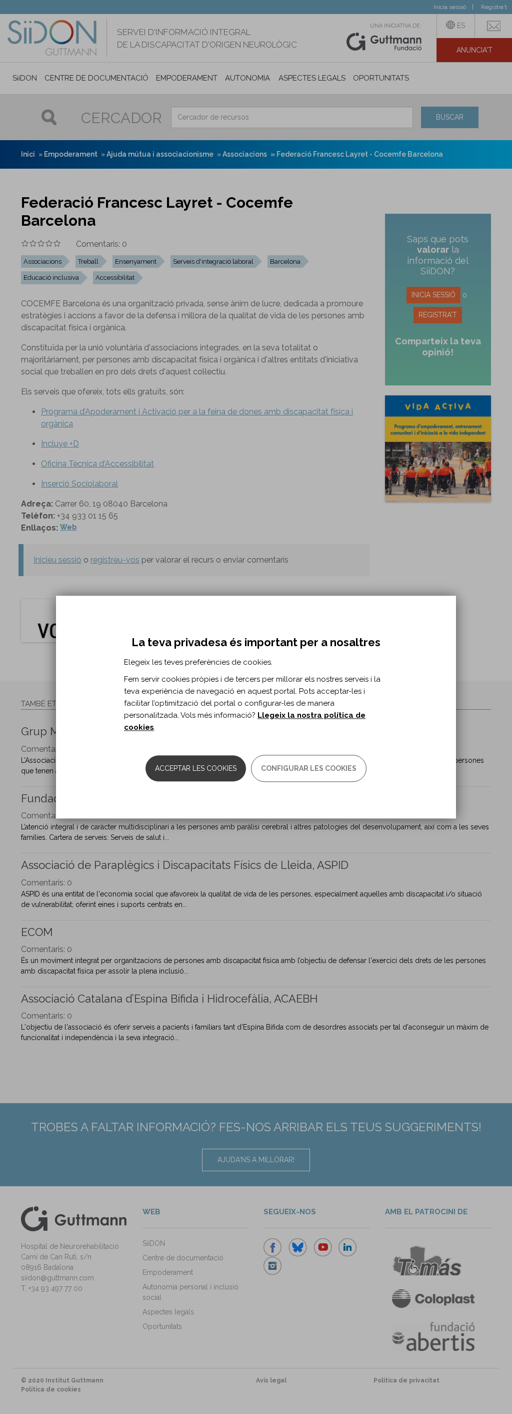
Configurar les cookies (308, 768)
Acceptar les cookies (195, 768)
